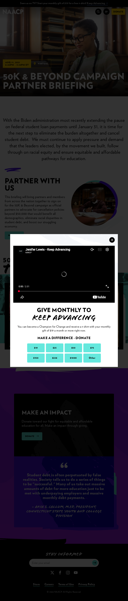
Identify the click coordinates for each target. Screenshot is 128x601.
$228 (54, 357)
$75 (92, 347)
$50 (73, 347)
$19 (36, 347)
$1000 (73, 357)
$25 (55, 347)
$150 (35, 357)
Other (92, 357)
